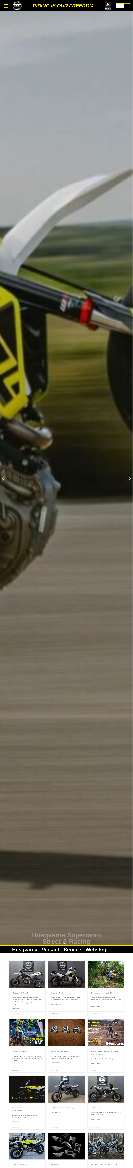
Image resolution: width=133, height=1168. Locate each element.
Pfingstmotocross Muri (19, 1051)
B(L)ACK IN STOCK (58, 1165)
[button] (3, 478)
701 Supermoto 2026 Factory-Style (63, 1108)
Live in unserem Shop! (19, 1165)
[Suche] (127, 6)
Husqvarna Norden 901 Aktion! (61, 993)
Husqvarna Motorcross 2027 (61, 1051)
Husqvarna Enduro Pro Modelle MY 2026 (105, 1165)
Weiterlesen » (16, 1008)
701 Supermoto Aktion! (20, 993)
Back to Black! (95, 1108)
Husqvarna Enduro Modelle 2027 (102, 993)
